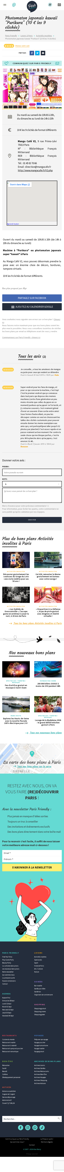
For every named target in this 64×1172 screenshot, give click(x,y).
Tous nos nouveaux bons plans (45, 732)
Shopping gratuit (40, 1008)
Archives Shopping (40, 1080)
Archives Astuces (40, 1083)
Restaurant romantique (10, 1051)
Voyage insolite (39, 1048)
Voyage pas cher (39, 1042)
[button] (14, 5)
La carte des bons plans (10, 966)
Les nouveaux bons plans (10, 969)
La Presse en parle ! (46, 1139)
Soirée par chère (39, 989)
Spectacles (38, 960)
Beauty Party (6, 963)
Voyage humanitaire (41, 1045)
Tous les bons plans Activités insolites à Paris (37, 623)
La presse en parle (8, 978)
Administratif (6, 1100)
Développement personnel (11, 1077)
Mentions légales (47, 1142)
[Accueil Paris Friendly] (32, 5)
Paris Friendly (11, 35)
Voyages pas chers (48, 681)
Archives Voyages (40, 1077)
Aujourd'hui (6, 998)
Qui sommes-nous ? (17, 1142)
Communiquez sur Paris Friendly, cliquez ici (21, 337)
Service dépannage (8, 1097)
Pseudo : (5, 467)
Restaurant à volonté (9, 1045)
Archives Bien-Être (40, 1074)
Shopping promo (40, 1011)
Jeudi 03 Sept (6, 1013)
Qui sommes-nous (8, 975)
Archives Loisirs (39, 1065)
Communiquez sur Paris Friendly (17, 1139)
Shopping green (39, 1014)
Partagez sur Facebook (32, 298)
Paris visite (16, 716)
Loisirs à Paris (27, 35)
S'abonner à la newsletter (32, 867)
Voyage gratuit (39, 1051)
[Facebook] (32, 53)
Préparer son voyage (41, 1039)
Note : (4, 479)
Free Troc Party (7, 957)
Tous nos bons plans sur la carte (34, 766)
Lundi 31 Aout (6, 1004)
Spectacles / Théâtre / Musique (16, 681)
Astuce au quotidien (9, 1091)
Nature (36, 972)
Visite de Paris (39, 966)
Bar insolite (38, 986)
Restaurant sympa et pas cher (12, 1048)
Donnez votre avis (22, 46)
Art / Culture (38, 969)
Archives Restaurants (41, 1071)
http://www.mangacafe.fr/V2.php (35, 170)
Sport (36, 963)
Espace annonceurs (9, 981)
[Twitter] (37, 53)
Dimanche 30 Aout (8, 1001)
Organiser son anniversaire (43, 995)
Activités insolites (44, 35)
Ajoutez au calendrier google (34, 306)
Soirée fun (37, 992)
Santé (4, 1068)
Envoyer (32, 520)
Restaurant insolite (8, 1042)
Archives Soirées (39, 1068)
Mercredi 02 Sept (8, 1010)
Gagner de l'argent (8, 1094)
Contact (5, 984)
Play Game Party (8, 960)
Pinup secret (32, 1153)
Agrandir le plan (13, 224)
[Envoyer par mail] (43, 53)
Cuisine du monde (8, 1039)
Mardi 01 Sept (7, 1007)
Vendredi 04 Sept (8, 1016)
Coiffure (5, 1074)
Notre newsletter (8, 972)
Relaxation (6, 1065)
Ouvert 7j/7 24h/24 (8, 1103)
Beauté (4, 1071)
